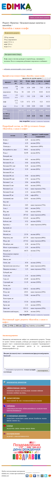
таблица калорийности (29, 408)
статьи (10, 425)
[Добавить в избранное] (49, 475)
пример (6, 355)
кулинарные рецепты (16, 415)
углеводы (39, 121)
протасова (10, 392)
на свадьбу (10, 436)
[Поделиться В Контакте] (27, 475)
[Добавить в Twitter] (45, 475)
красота (28, 428)
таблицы (11, 405)
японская (17, 390)
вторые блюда (19, 418)
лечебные (16, 392)
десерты (44, 418)
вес (18, 400)
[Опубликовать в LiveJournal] (38, 475)
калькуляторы (13, 398)
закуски (31, 418)
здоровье (22, 428)
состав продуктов (42, 408)
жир (20, 400)
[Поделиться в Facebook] (34, 475)
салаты (26, 418)
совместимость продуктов (14, 408)
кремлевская (10, 390)
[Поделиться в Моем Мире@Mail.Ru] (42, 475)
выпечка (9, 420)
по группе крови (25, 390)
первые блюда (11, 418)
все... (19, 420)
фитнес (33, 428)
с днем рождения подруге (21, 436)
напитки (14, 420)
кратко (33, 121)
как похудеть (10, 428)
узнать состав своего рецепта (40, 17)
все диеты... (23, 392)
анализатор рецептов (16, 382)
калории (46, 121)
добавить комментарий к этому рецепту (18, 69)
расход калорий (11, 400)
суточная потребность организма (32, 400)
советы (17, 428)
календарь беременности (14, 410)
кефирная (40, 390)
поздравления (13, 433)
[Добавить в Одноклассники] (30, 475)
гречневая (34, 390)
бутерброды (37, 418)
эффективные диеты (16, 388)
